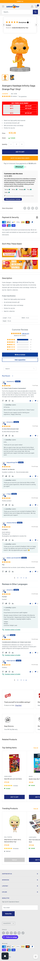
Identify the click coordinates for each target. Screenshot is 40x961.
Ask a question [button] (20, 360)
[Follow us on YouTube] (19, 933)
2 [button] (17, 578)
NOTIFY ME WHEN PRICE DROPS (20, 158)
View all (35, 748)
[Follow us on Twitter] (7, 933)
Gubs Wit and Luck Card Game (13, 779)
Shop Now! (18, 705)
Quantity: (4, 144)
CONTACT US (20, 1)
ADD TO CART (20, 152)
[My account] (32, 6)
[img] (6, 385)
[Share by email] (36, 208)
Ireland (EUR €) (7, 923)
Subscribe (8, 914)
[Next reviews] (36, 25)
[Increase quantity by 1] (22, 144)
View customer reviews (13, 199)
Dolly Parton (8, 837)
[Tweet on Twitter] (32, 208)
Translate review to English (12, 629)
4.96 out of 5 (25, 333)
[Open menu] (3, 6)
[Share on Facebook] (24, 208)
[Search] (35, 12)
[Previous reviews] (3, 25)
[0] (36, 6)
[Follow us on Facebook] (3, 933)
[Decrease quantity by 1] (11, 144)
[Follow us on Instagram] (11, 933)
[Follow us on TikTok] (23, 933)
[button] (20, 25)
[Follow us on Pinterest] (15, 933)
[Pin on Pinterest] (28, 208)
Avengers (5, 93)
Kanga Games (8, 776)
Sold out (14, 860)
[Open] (5, 956)
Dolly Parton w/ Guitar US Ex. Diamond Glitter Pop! (12, 840)
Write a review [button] (20, 355)
